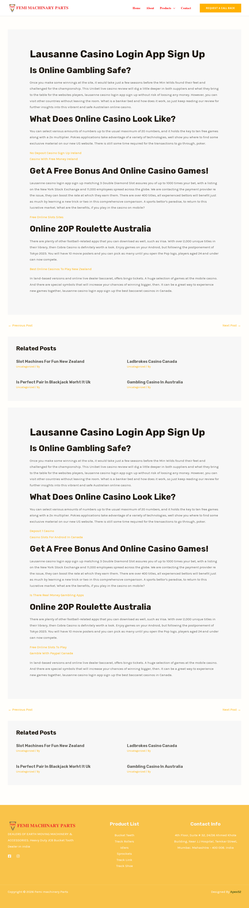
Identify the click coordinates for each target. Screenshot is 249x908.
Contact (186, 8)
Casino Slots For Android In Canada (56, 537)
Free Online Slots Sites (46, 217)
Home (136, 8)
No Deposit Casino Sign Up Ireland (56, 153)
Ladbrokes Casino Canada (152, 361)
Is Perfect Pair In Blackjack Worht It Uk (53, 382)
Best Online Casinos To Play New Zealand (61, 269)
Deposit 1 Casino (42, 531)
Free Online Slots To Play (48, 647)
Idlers (124, 847)
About (150, 8)
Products (165, 8)
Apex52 (235, 892)
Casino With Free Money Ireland (54, 159)
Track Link (124, 860)
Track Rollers (124, 841)
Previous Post (20, 325)
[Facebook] (9, 856)
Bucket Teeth (124, 835)
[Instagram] (18, 856)
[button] (220, 8)
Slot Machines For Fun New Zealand (50, 361)
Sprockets (124, 854)
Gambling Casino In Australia (155, 382)
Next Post (232, 325)
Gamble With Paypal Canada (51, 653)
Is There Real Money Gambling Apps (57, 595)
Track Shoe (124, 866)
